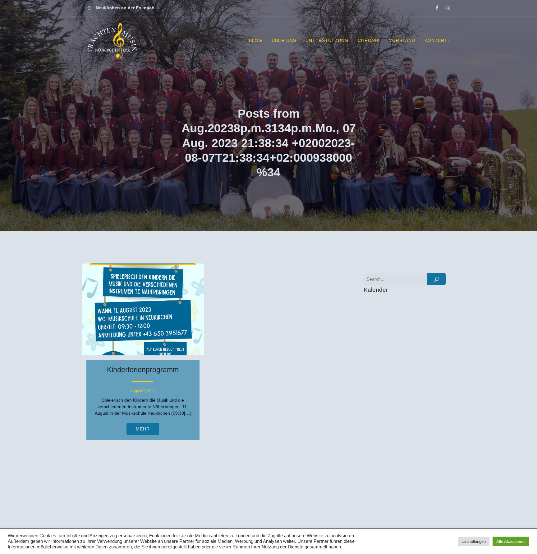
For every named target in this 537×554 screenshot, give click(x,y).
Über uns (284, 40)
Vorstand (402, 40)
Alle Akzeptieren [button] (511, 541)
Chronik (369, 40)
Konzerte (438, 40)
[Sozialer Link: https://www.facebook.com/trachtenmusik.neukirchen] (434, 8)
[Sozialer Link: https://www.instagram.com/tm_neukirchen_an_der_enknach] (445, 8)
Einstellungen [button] (473, 541)
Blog (255, 40)
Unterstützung (326, 40)
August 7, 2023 (143, 391)
